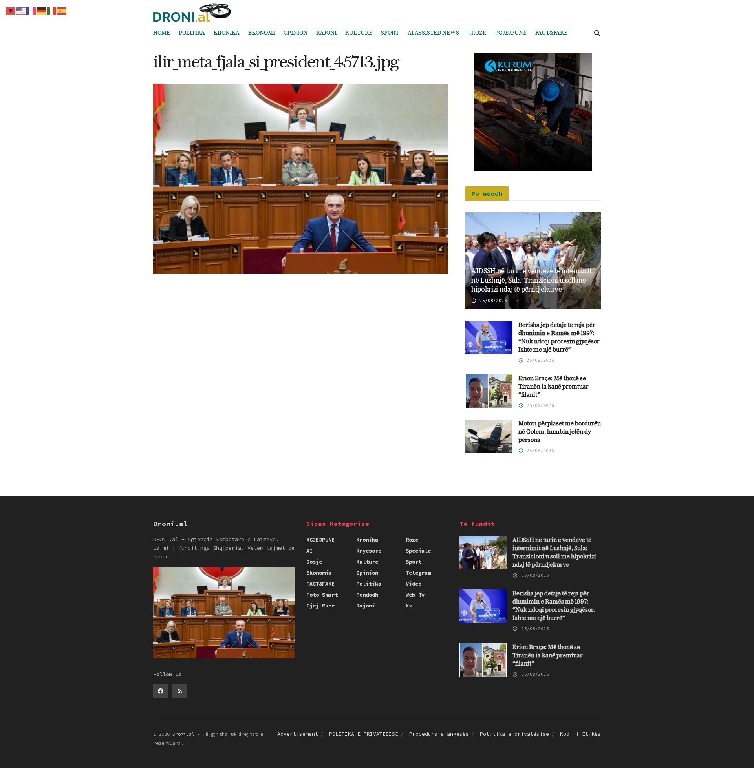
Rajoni (326, 33)
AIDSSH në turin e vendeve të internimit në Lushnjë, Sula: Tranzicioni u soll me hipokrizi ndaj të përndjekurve (531, 280)
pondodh (367, 594)
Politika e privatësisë (514, 734)
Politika (192, 33)
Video (413, 583)
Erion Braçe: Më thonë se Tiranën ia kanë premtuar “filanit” (553, 387)
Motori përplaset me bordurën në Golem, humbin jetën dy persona (559, 432)
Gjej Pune (320, 605)
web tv (415, 594)
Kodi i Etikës (580, 734)
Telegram (418, 572)
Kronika (227, 33)
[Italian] (52, 10)
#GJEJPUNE (320, 539)
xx (409, 605)
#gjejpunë (511, 33)
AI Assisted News (433, 33)
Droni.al (183, 734)
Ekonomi (261, 33)
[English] (21, 10)
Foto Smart (322, 594)
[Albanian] (11, 10)
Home (161, 33)
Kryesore (368, 550)
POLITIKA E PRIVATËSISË (363, 734)
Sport (390, 33)
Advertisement (297, 734)
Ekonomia (318, 572)
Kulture (358, 33)
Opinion (295, 33)
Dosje (314, 561)
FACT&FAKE (551, 33)
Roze (412, 539)
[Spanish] (62, 10)
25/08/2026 (492, 300)
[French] (31, 10)
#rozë (477, 33)
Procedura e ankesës (439, 734)
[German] (42, 10)
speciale (418, 550)
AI (309, 550)
